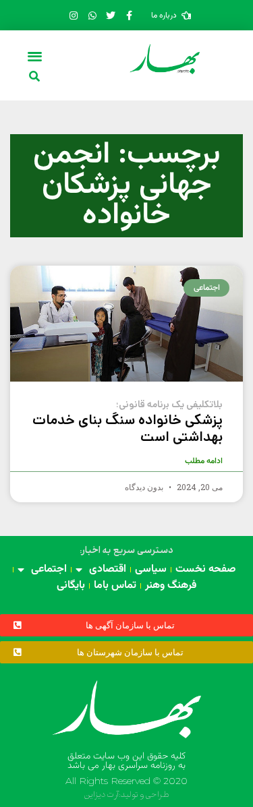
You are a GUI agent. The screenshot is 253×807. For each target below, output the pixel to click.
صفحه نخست (205, 570)
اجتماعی (49, 570)
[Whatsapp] (91, 15)
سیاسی (151, 570)
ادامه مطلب (204, 461)
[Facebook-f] (128, 15)
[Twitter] (110, 15)
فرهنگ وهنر (170, 586)
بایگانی (71, 586)
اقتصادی (107, 570)
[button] (35, 55)
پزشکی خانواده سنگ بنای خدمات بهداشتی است (127, 422)
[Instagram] (73, 15)
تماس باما (115, 586)
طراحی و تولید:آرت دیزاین (126, 795)
